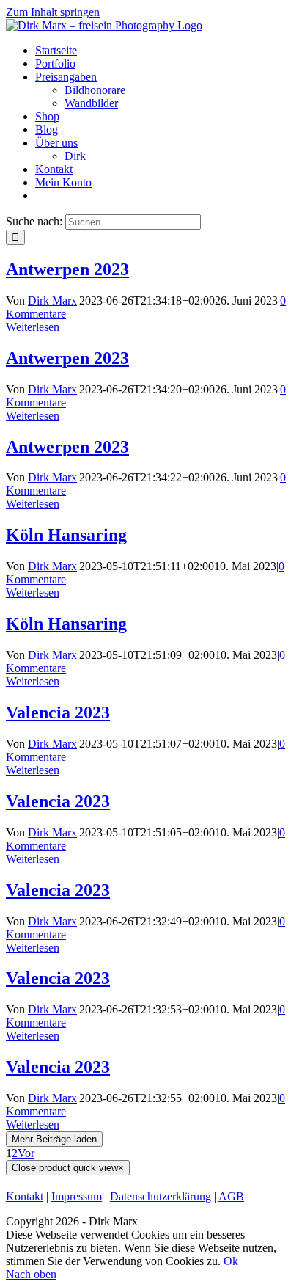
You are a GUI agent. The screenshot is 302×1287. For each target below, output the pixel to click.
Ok (231, 1261)
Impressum (76, 1196)
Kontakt (24, 1196)
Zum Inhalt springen (53, 12)
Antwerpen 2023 (67, 269)
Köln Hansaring (66, 534)
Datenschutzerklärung (160, 1196)
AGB (231, 1196)
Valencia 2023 (58, 712)
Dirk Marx (52, 300)
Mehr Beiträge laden (54, 1139)
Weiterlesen (32, 327)
